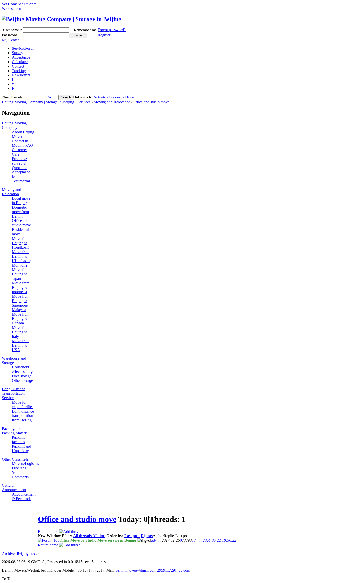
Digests (147, 536)
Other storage (22, 380)
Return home (48, 531)
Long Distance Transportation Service (13, 393)
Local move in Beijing (21, 200)
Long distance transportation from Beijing (23, 415)
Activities (100, 97)
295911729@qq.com (173, 570)
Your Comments (20, 474)
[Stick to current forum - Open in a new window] (48, 540)
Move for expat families (22, 404)
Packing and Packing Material (15, 430)
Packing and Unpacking (21, 448)
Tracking (19, 71)
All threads (82, 536)
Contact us (20, 141)
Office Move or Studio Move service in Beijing (97, 540)
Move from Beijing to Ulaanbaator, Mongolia (22, 258)
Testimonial (21, 181)
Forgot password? (112, 30)
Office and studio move (151, 102)
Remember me (85, 30)
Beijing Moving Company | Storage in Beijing (38, 102)
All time (98, 536)
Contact (18, 66)
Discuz (130, 97)
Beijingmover (28, 553)
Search (53, 97)
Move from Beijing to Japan (20, 274)
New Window (49, 536)
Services (23, 48)
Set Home (10, 4)
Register (104, 35)
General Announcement (14, 487)
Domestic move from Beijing (20, 211)
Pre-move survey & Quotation (19, 163)
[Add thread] (70, 531)
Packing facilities (18, 439)
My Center (10, 40)
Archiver (9, 553)
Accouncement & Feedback (23, 496)
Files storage (21, 376)
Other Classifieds (15, 459)
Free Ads (19, 468)
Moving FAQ (22, 145)
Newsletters (21, 75)
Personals (116, 97)
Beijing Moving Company (14, 125)
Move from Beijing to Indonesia (20, 287)
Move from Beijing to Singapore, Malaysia (20, 303)
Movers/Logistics (25, 464)
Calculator (20, 62)
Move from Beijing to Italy (20, 332)
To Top (7, 579)
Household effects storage (23, 369)
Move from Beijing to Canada (20, 318)
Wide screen (11, 8)
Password (9, 35)
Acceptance (21, 57)
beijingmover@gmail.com (136, 570)
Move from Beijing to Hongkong (20, 242)
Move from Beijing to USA (20, 345)
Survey (17, 53)
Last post (132, 536)
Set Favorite (27, 4)
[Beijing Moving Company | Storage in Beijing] (61, 19)
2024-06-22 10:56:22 (219, 540)
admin (156, 540)
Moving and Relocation (112, 102)
